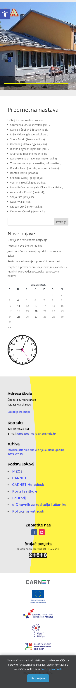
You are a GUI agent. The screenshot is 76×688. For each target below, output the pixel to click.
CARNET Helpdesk (28, 485)
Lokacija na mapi (19, 411)
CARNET (19, 478)
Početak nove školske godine (25, 245)
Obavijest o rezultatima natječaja (27, 240)
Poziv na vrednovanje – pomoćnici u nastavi (34, 261)
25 (18, 316)
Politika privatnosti (28, 511)
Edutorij (19, 498)
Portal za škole (24, 491)
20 (35, 311)
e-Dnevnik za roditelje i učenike (39, 505)
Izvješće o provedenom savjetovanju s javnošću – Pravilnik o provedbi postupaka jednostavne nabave (37, 271)
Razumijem (38, 678)
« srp (10, 327)
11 (18, 305)
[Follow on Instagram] (42, 532)
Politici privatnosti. (51, 669)
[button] (5, 14)
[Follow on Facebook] (34, 532)
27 (35, 316)
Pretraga (61, 222)
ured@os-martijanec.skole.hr (36, 433)
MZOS (17, 471)
